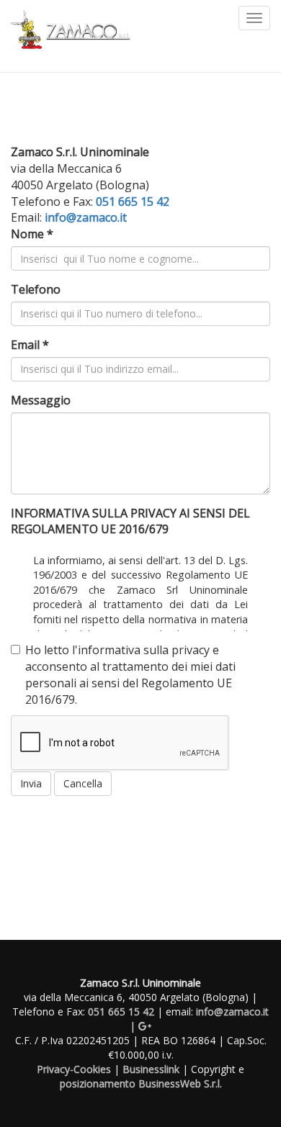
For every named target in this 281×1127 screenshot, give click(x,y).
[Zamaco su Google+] (144, 1026)
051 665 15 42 (132, 201)
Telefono (36, 289)
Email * (30, 345)
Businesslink (150, 1069)
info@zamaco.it (86, 217)
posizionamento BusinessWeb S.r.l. (141, 1083)
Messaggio (41, 400)
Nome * (32, 234)
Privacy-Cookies (74, 1069)
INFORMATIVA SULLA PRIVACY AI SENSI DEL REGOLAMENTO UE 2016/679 (130, 521)
